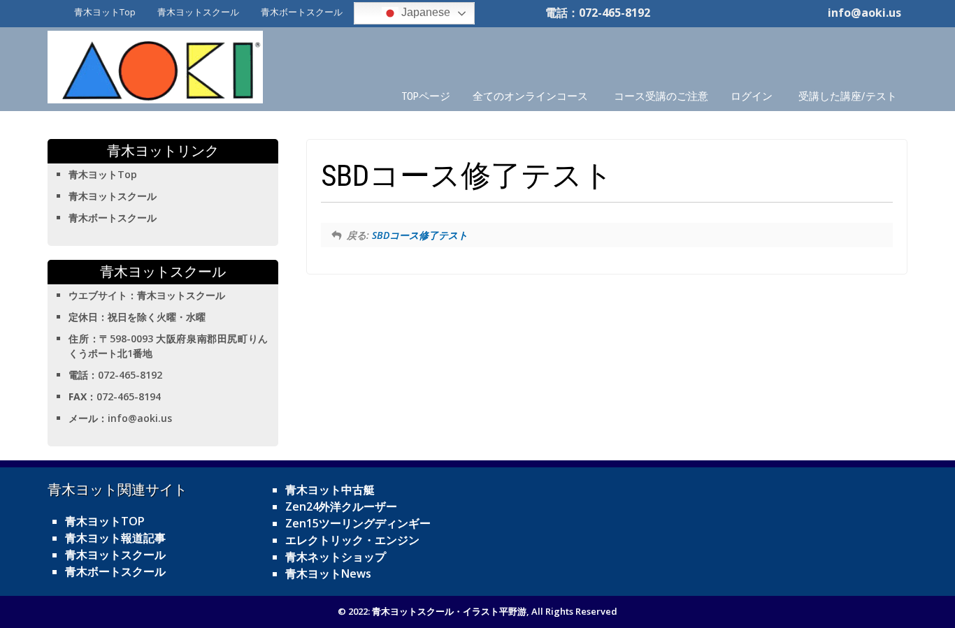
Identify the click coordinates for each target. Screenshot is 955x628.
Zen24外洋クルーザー (341, 506)
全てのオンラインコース (530, 96)
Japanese (424, 12)
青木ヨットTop (105, 12)
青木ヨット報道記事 (115, 538)
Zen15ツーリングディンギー (358, 523)
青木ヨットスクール (198, 12)
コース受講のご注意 (661, 96)
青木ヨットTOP (105, 521)
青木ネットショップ (335, 556)
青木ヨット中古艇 (330, 489)
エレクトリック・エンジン (352, 540)
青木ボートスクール (302, 12)
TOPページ (426, 96)
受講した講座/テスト (847, 96)
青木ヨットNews (328, 573)
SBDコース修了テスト (420, 235)
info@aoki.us (864, 12)
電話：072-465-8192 (597, 12)
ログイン (752, 96)
